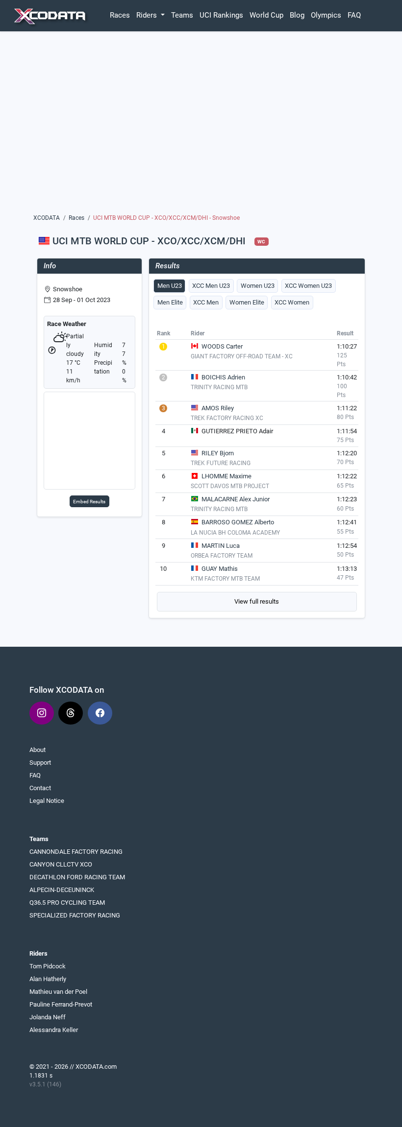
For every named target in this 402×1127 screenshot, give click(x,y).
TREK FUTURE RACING (221, 463)
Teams (182, 15)
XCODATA (46, 217)
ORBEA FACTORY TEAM (221, 555)
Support (40, 762)
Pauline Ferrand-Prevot (60, 1004)
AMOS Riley (217, 408)
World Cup (266, 15)
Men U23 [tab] (169, 285)
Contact (40, 788)
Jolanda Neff (47, 1017)
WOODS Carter (222, 346)
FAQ (354, 15)
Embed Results (89, 501)
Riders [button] (147, 15)
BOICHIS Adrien (223, 377)
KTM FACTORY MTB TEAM (225, 578)
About (37, 749)
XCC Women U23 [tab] (308, 285)
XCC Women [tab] (292, 302)
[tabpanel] (257, 469)
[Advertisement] (201, 125)
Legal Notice (46, 800)
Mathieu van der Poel (58, 991)
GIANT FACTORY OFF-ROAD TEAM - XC (242, 356)
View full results (256, 601)
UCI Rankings (221, 15)
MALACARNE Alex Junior (235, 499)
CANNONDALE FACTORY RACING (76, 851)
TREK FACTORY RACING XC (227, 418)
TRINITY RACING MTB (219, 387)
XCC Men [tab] (206, 302)
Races (120, 15)
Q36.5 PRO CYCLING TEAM (67, 902)
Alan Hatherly (47, 979)
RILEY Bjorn (217, 453)
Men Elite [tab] (170, 302)
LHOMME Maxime (226, 476)
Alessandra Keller (53, 1029)
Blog (297, 15)
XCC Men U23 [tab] (211, 285)
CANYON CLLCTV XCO (60, 864)
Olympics (326, 15)
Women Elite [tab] (246, 302)
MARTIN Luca (220, 545)
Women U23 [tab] (258, 285)
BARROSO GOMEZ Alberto (237, 522)
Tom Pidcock (47, 966)
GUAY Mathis (219, 568)
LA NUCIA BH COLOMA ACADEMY (235, 532)
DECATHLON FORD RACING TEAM (77, 877)
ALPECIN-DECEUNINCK (61, 889)
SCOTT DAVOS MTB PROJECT (230, 486)
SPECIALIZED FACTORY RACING (74, 915)
